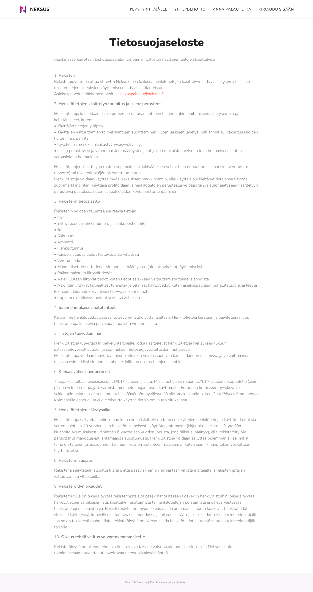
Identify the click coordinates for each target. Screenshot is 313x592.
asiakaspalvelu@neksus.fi (141, 94)
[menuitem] (150, 9)
